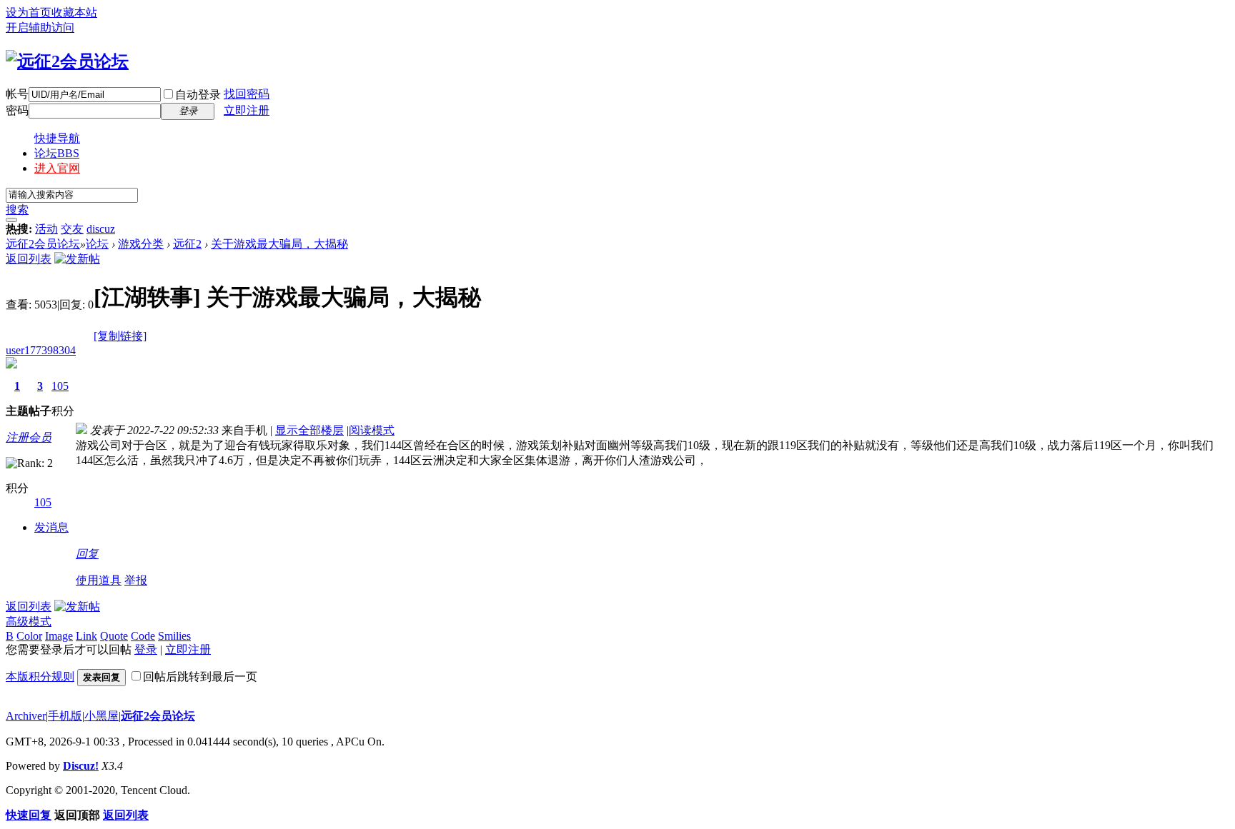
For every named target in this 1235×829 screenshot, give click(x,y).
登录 (145, 649)
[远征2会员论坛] (67, 61)
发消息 (51, 527)
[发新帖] (77, 259)
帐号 (17, 94)
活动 (46, 229)
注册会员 (28, 437)
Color (29, 636)
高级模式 (28, 622)
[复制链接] (120, 336)
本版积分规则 (40, 676)
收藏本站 (74, 12)
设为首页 (28, 12)
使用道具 (98, 580)
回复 (87, 554)
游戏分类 (141, 244)
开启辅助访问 (40, 27)
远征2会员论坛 (43, 244)
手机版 (65, 716)
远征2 (187, 244)
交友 (72, 229)
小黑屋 (101, 716)
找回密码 (246, 94)
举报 (135, 580)
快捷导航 (57, 138)
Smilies (174, 636)
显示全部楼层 (309, 430)
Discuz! (81, 766)
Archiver (26, 716)
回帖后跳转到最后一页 (200, 676)
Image (59, 636)
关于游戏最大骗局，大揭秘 (279, 244)
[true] (11, 220)
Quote (114, 636)
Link (86, 636)
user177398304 (41, 350)
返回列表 (28, 259)
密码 (17, 110)
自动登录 (198, 95)
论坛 (56, 153)
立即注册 (246, 110)
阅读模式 (372, 430)
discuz (100, 229)
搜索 (17, 210)
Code (143, 636)
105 (60, 386)
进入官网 (57, 168)
